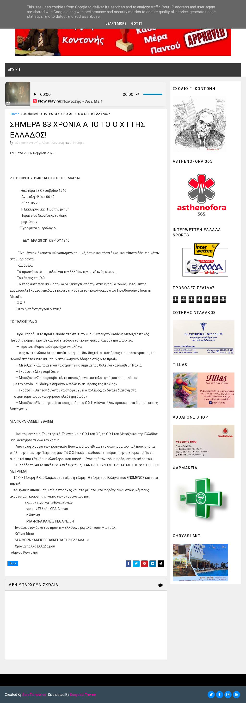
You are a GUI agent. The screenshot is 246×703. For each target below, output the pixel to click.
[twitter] (211, 694)
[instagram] (228, 694)
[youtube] (236, 694)
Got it (136, 23)
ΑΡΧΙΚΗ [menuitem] (14, 70)
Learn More (115, 23)
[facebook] (219, 694)
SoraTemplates (34, 695)
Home (15, 114)
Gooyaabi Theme (83, 695)
